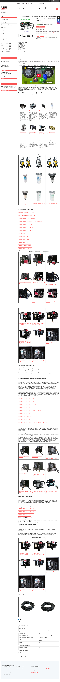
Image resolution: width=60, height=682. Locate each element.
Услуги (31, 8)
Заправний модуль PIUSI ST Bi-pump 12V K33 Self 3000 (28, 424)
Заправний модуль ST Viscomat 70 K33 (25, 414)
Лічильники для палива (33, 110)
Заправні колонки (23, 132)
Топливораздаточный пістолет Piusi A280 (25, 230)
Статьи (2, 30)
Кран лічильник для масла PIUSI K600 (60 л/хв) (26, 215)
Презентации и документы (6, 25)
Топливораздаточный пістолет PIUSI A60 (25, 224)
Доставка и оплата (5, 35)
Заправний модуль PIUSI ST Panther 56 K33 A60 (26, 405)
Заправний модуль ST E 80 (23, 236)
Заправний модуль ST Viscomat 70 (24, 238)
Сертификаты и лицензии (6, 24)
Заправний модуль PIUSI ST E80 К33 (24, 413)
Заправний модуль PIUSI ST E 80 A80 (25, 408)
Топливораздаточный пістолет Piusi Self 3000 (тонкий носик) (29, 219)
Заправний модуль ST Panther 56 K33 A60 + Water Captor (25, 324)
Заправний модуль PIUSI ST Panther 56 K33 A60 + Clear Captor (29, 417)
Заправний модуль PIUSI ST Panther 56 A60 (26, 398)
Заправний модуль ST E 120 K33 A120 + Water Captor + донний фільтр (38, 343)
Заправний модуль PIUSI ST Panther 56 (25, 396)
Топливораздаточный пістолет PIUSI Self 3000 (26, 218)
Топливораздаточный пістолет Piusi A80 (25, 227)
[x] (20, 619)
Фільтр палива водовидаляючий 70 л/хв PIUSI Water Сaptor (25, 186)
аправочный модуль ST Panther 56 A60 (26, 235)
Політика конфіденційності (52, 680)
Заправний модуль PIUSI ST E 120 (24, 411)
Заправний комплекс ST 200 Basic (24, 245)
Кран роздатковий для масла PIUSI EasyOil (26, 212)
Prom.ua (36, 679)
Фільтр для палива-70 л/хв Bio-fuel (38, 203)
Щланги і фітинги (52, 132)
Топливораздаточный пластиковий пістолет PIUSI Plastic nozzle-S (30, 221)
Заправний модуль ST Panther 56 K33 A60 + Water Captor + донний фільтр (25, 342)
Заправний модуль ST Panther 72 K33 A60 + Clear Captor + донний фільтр (52, 323)
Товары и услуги (4, 19)
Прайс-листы (3, 22)
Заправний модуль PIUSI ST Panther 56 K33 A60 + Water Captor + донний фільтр (32, 422)
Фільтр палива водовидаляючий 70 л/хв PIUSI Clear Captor (25, 203)
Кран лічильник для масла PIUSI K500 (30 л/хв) (26, 213)
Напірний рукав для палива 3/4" (24, 615)
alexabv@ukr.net (5, 65)
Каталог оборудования (24, 8)
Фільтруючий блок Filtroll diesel (24, 169)
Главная (16, 8)
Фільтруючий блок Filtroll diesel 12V (52, 169)
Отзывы (2, 33)
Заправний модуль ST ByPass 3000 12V (25, 247)
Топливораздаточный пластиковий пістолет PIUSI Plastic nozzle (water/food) (32, 222)
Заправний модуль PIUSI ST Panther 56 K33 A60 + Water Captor (29, 410)
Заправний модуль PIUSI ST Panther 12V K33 (26, 407)
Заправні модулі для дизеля (27, 16)
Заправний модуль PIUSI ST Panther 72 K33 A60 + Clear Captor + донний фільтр (32, 420)
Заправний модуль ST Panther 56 (24, 233)
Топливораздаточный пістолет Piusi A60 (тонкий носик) (28, 226)
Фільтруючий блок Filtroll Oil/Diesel (38, 169)
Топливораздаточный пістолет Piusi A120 (25, 229)
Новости (3, 21)
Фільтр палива (51, 110)
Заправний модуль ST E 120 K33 (51, 284)
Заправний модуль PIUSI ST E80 (24, 402)
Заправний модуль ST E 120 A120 (24, 242)
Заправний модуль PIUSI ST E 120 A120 (25, 419)
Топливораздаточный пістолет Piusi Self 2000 (26, 216)
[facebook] (18, 619)
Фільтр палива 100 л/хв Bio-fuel (51, 203)
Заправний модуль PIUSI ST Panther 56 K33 (26, 401)
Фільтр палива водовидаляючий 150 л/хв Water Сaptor (38, 186)
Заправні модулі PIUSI (38, 16)
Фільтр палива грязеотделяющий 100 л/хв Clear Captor (52, 186)
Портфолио (3, 28)
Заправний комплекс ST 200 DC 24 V (24, 244)
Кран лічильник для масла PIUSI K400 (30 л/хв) (26, 210)
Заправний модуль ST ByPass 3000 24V (25, 248)
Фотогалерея (3, 27)
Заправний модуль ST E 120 (23, 241)
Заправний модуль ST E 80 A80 (23, 239)
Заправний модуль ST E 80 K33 (51, 265)
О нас (36, 8)
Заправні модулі (32, 132)
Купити (40, 26)
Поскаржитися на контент (42, 680)
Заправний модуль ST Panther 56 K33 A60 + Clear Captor (38, 324)
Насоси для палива (23, 110)
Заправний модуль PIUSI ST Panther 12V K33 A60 (27, 404)
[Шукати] (57, 9)
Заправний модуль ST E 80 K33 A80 (38, 282)
